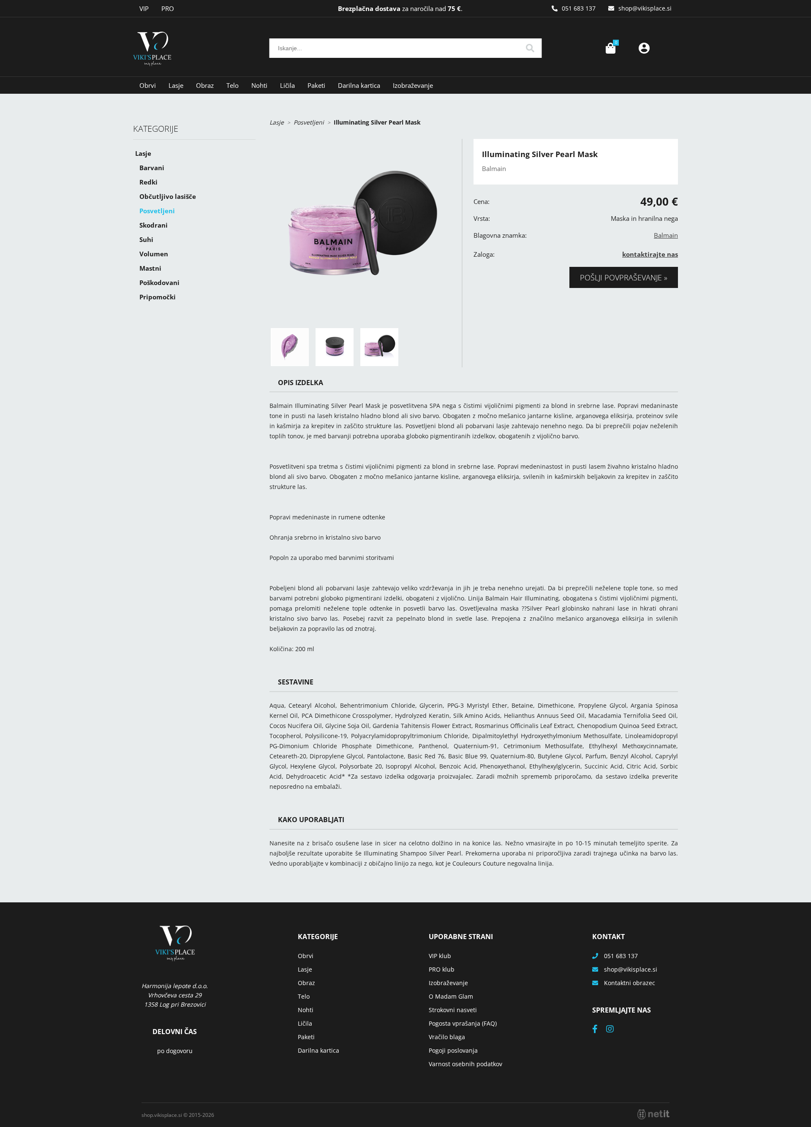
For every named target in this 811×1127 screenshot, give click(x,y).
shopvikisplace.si (645, 8)
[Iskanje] (530, 48)
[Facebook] (599, 1030)
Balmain (666, 235)
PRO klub (441, 969)
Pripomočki (157, 297)
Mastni (150, 268)
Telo (232, 85)
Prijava (644, 48)
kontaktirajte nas (650, 254)
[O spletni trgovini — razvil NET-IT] (653, 1114)
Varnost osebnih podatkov (465, 1064)
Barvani (151, 167)
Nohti (259, 85)
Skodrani (153, 225)
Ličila (287, 85)
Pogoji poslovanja (453, 1050)
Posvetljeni (157, 210)
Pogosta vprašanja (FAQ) (463, 1023)
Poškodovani (159, 282)
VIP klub (440, 956)
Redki (148, 182)
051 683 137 (579, 8)
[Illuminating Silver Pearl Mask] (361, 231)
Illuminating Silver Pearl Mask (377, 122)
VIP (144, 8)
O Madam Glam (451, 996)
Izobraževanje (413, 85)
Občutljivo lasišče (167, 196)
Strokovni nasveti (453, 1010)
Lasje (176, 85)
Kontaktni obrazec (629, 983)
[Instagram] (614, 1030)
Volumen (153, 254)
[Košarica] (610, 48)
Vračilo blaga (447, 1037)
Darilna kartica (359, 85)
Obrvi (147, 85)
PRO (167, 8)
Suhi (146, 239)
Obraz (205, 85)
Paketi (316, 85)
